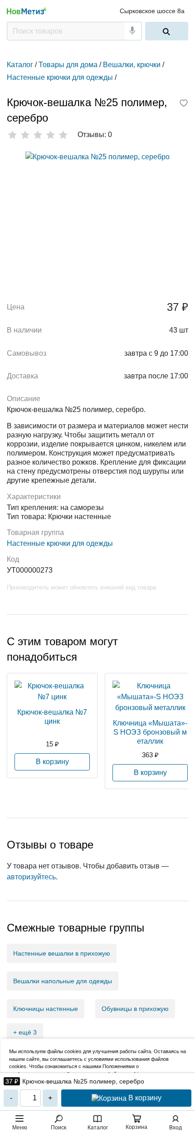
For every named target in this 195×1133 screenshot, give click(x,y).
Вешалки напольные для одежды (62, 981)
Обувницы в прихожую (135, 1008)
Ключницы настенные (45, 1008)
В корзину (144, 1098)
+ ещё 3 (25, 1032)
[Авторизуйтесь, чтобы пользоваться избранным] (183, 103)
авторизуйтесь (31, 877)
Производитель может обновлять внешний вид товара (81, 587)
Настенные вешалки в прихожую (61, 953)
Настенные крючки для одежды (60, 543)
